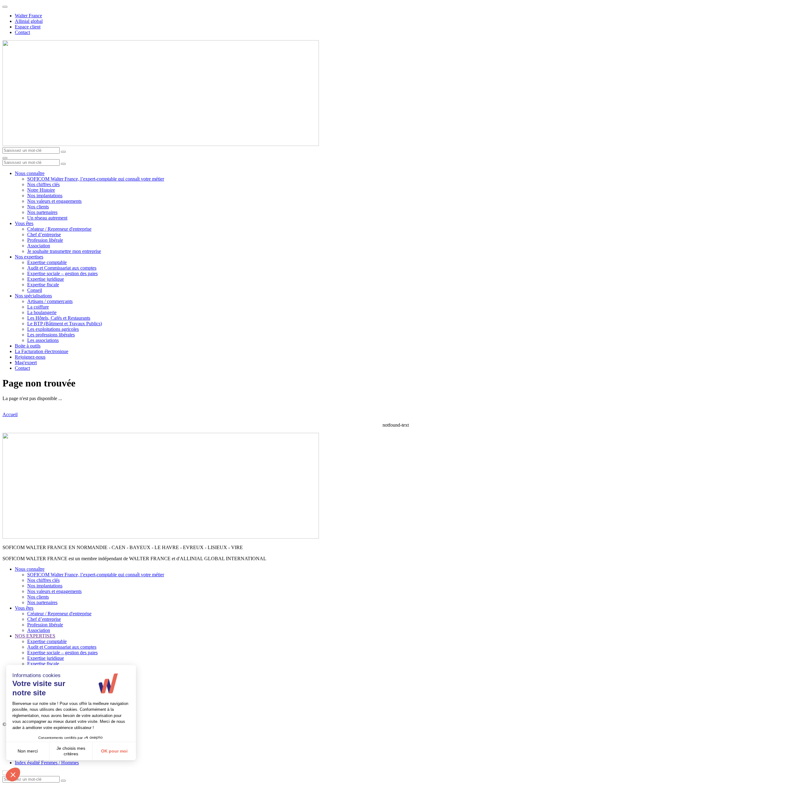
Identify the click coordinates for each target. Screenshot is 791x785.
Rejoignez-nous (30, 357)
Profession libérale (45, 240)
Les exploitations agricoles (53, 329)
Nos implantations (44, 195)
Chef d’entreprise (44, 234)
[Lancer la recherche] (63, 152)
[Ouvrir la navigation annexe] (4, 7)
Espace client (27, 26)
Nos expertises (29, 256)
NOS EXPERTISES (35, 635)
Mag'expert (26, 362)
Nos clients (38, 206)
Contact (22, 32)
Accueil (10, 414)
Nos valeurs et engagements (54, 201)
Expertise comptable (47, 262)
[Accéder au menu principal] (4, 158)
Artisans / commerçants (50, 301)
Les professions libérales (51, 334)
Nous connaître (29, 173)
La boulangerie (42, 312)
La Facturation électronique (41, 351)
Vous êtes (24, 223)
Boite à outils (27, 345)
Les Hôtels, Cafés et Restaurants (58, 318)
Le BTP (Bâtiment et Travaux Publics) (64, 323)
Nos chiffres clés (43, 184)
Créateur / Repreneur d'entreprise (59, 229)
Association (38, 245)
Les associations (43, 340)
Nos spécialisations (33, 295)
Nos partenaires (42, 212)
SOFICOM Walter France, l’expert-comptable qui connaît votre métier (95, 178)
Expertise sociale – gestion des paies (62, 273)
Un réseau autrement (47, 217)
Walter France (28, 15)
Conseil (34, 290)
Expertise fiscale (43, 284)
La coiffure (38, 306)
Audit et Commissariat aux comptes (61, 268)
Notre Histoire (41, 190)
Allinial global (29, 21)
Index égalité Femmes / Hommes (47, 762)
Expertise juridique (45, 279)
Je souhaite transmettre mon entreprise (64, 251)
